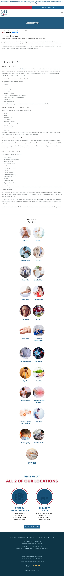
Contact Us (54, 537)
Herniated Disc (25, 400)
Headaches (25, 319)
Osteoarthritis (24, 31)
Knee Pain (25, 280)
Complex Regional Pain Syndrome (25, 422)
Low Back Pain (38, 280)
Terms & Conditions (32, 537)
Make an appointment (29, 1)
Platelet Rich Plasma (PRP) (32, 463)
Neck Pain (25, 299)
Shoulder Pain (25, 260)
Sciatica (38, 241)
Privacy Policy (21, 537)
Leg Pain (38, 319)
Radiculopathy (25, 443)
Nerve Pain (38, 361)
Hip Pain (38, 260)
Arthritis (25, 241)
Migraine (25, 381)
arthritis (23, 69)
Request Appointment (32, 526)
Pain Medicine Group (6, 31)
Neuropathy (25, 339)
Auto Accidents (38, 443)
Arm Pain (39, 422)
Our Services (16, 31)
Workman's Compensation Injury (38, 340)
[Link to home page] (3, 13)
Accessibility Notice (44, 537)
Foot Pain (39, 381)
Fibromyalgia (38, 299)
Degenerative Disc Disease (38, 401)
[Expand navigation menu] (62, 13)
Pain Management (25, 361)
